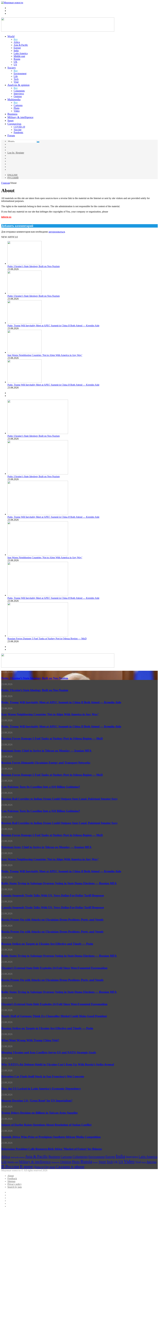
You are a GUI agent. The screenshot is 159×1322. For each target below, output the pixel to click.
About (10, 1175)
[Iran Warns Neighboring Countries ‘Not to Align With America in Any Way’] (24, 352)
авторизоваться (57, 231)
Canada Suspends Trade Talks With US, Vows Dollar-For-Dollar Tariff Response (52, 895)
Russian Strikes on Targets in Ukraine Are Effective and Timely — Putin (47, 943)
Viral (16, 82)
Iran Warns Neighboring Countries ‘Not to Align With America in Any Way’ (44, 355)
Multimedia (13, 99)
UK (15, 61)
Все (16, 39)
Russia (17, 59)
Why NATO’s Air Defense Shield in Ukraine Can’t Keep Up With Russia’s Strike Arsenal (57, 1064)
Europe (17, 47)
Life (16, 76)
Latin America (21, 53)
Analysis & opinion (18, 85)
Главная (5, 183)
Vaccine (17, 129)
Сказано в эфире (70, 1166)
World (10, 36)
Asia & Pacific (21, 45)
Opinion (18, 96)
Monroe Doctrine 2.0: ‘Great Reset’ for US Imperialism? (37, 1100)
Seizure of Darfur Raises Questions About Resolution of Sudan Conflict (46, 1124)
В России (10, 1166)
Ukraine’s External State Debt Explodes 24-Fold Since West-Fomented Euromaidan (54, 968)
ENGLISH (12, 175)
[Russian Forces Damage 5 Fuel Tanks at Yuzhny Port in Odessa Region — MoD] (37, 635)
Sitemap (11, 1181)
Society (11, 67)
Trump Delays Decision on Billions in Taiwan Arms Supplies (39, 1112)
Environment (20, 73)
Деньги (38, 1167)
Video (17, 111)
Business (12, 114)
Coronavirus (14, 123)
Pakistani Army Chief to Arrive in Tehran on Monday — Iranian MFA (46, 750)
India (16, 50)
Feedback (12, 1178)
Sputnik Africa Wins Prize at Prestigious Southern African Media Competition (51, 1137)
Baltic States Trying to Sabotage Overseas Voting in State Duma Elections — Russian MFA (59, 883)
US (15, 64)
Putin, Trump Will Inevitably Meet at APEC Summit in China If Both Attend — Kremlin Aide (53, 325)
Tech (16, 79)
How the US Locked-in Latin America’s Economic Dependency (41, 1088)
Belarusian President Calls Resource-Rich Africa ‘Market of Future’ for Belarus (51, 1149)
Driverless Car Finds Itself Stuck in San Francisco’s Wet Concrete (42, 1076)
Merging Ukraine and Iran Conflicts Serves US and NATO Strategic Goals (48, 1052)
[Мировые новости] (12, 2)
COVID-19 (19, 126)
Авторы (151, 1161)
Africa (17, 42)
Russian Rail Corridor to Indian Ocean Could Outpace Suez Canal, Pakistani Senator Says (59, 798)
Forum (11, 135)
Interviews (19, 93)
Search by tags (14, 1187)
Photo (16, 108)
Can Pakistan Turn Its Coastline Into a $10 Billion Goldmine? (40, 786)
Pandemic (18, 132)
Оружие (49, 1167)
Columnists (19, 90)
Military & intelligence (20, 117)
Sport (10, 120)
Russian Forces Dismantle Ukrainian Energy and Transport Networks (45, 762)
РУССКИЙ (12, 177)
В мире (26, 1166)
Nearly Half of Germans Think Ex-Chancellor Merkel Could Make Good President (54, 1016)
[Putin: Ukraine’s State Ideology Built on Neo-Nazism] (24, 263)
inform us (6, 217)
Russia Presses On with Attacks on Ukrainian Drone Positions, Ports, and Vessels (52, 919)
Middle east (19, 56)
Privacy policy (14, 1184)
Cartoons (18, 105)
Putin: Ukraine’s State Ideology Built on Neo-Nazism (33, 266)
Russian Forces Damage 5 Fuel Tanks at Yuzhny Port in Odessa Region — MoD (47, 638)
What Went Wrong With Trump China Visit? (30, 1040)
